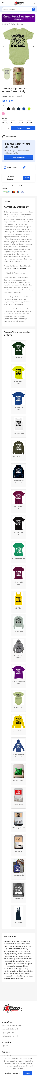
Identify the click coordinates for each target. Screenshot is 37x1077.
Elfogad (27, 1073)
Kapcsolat (5, 1046)
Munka (12, 24)
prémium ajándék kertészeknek (15, 971)
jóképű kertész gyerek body (18, 949)
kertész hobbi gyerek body (13, 959)
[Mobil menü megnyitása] (3, 3)
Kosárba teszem (23, 128)
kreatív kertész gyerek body (18, 966)
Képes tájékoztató (8, 1032)
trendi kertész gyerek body (23, 976)
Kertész (20, 24)
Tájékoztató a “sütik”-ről (10, 1036)
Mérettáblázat (6, 1055)
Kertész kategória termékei (16, 268)
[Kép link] (12, 1008)
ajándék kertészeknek (11, 941)
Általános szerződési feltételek (12, 1025)
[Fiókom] (34, 3)
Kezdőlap (5, 24)
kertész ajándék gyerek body (14, 951)
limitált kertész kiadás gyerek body (16, 968)
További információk (13, 1073)
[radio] (3, 109)
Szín (3, 105)
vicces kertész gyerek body (13, 978)
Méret (4, 119)
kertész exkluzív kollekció (22, 956)
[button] (4, 46)
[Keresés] (33, 9)
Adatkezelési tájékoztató (10, 1029)
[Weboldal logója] (18, 3)
